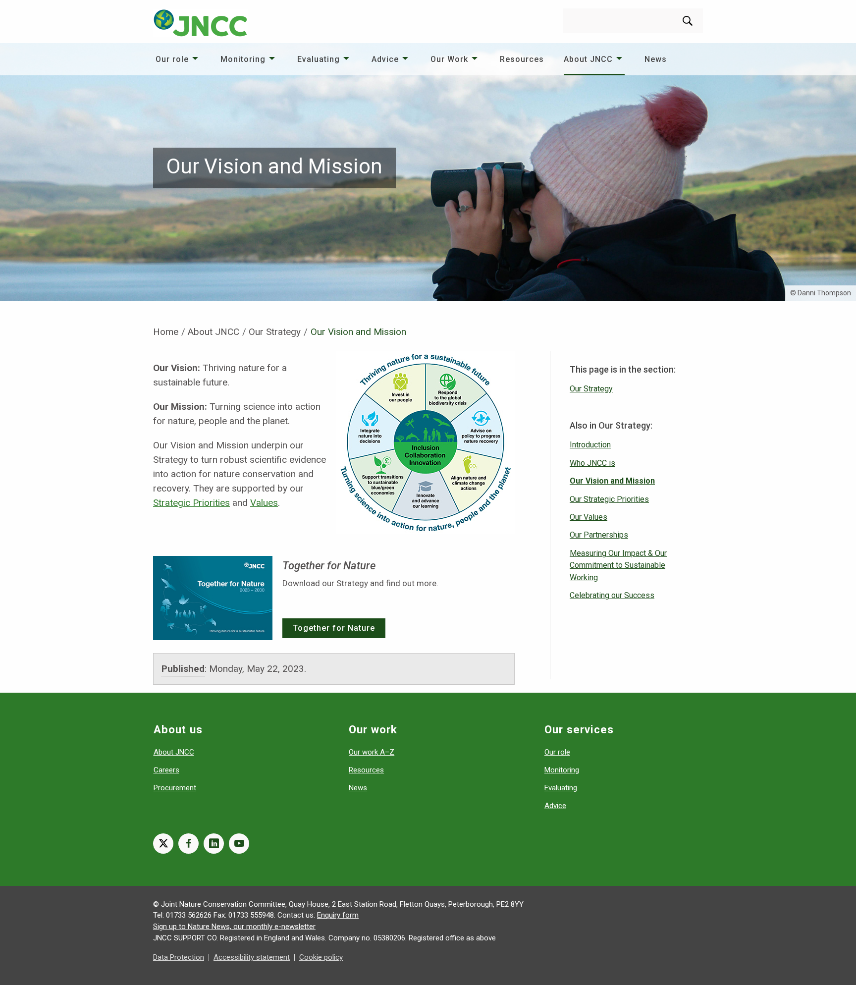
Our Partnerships (599, 535)
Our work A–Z (371, 752)
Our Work (449, 59)
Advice (385, 59)
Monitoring (243, 59)
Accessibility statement (252, 957)
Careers (166, 770)
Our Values (588, 517)
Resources (522, 59)
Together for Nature (334, 628)
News (655, 59)
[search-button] (687, 20)
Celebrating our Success (612, 595)
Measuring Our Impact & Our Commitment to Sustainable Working (618, 565)
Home (165, 331)
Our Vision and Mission (612, 481)
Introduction (590, 444)
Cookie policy (321, 957)
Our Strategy (275, 331)
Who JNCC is (592, 463)
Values (264, 502)
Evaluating (318, 59)
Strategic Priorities (191, 502)
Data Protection (178, 957)
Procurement (175, 787)
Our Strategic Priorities (609, 499)
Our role (172, 59)
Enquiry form (338, 915)
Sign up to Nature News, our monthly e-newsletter (234, 926)
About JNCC (588, 59)
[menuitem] (178, 59)
